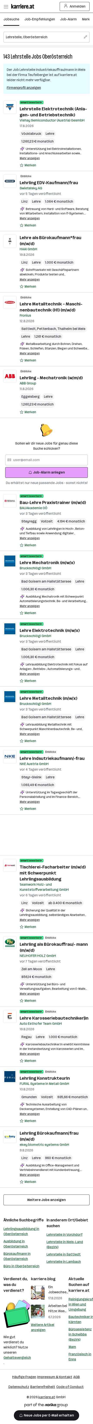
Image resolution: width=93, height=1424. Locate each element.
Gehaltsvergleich (17, 1358)
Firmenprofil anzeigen (24, 88)
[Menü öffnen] (6, 6)
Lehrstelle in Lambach (63, 1262)
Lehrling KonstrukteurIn (45, 1078)
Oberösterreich (57, 56)
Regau (26, 1037)
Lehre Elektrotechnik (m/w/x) (50, 630)
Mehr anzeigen (30, 158)
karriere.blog (43, 1279)
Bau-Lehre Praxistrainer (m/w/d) (53, 502)
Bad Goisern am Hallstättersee (46, 581)
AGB (76, 1377)
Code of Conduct (70, 1387)
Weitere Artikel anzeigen (42, 1327)
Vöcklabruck (31, 134)
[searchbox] (46, 37)
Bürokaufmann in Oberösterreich (16, 1256)
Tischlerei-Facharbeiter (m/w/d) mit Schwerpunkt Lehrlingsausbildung (53, 873)
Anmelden (77, 6)
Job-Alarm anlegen (49, 472)
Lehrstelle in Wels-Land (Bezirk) (64, 1244)
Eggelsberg (30, 397)
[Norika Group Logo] (46, 1406)
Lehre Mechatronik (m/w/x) (47, 562)
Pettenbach (47, 329)
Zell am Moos (31, 969)
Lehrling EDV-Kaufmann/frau (49, 182)
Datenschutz (18, 1387)
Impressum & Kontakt (54, 1377)
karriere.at (79, 1290)
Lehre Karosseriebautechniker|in (54, 1018)
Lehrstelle (21, 56)
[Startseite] (23, 6)
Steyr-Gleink (31, 777)
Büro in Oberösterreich (21, 1266)
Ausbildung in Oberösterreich (15, 1243)
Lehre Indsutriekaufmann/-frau (52, 758)
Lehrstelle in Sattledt (63, 1254)
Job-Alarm (68, 19)
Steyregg (29, 521)
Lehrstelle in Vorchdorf (64, 1235)
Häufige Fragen (24, 1377)
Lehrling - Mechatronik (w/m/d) (51, 377)
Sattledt (29, 329)
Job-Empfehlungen (39, 19)
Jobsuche (11, 19)
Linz (24, 201)
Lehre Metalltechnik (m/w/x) (48, 698)
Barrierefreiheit (42, 1387)
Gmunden (29, 1097)
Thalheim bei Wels (71, 329)
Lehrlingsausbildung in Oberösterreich (21, 1231)
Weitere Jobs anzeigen (46, 1200)
